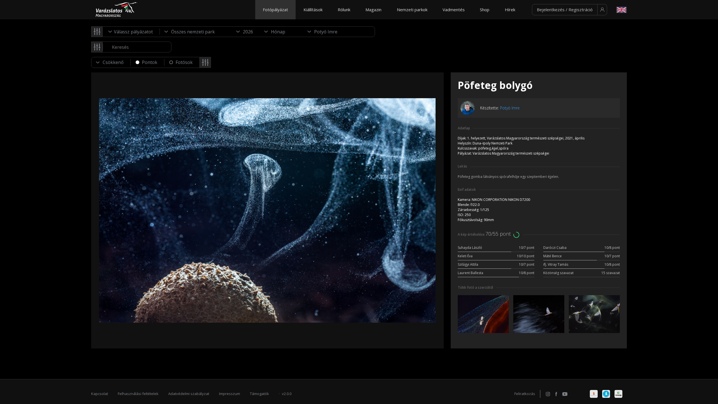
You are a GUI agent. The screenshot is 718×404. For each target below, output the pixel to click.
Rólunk (344, 9)
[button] (569, 10)
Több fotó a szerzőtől (475, 287)
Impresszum (229, 393)
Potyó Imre (510, 108)
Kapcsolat (99, 393)
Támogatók (259, 393)
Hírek (510, 9)
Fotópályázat (275, 9)
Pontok (149, 62)
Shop (484, 9)
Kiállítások (313, 9)
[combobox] (131, 31)
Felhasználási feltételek (138, 393)
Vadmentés (454, 9)
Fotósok (184, 62)
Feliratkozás (524, 393)
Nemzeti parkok (412, 9)
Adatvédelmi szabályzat (188, 393)
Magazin (373, 9)
